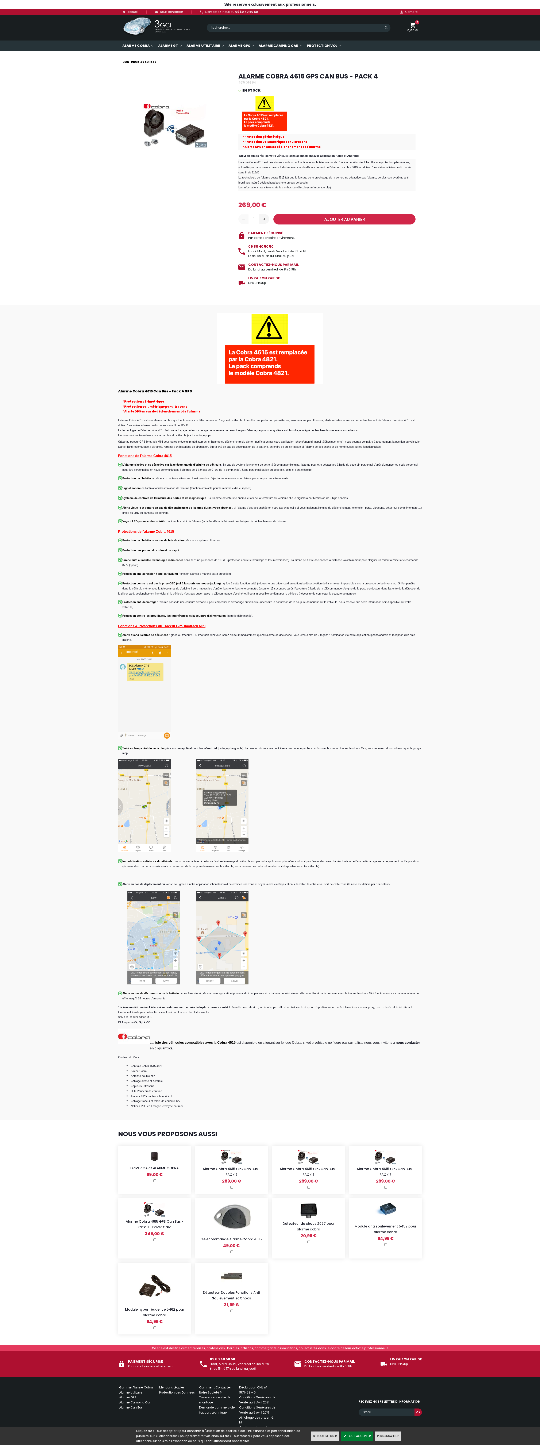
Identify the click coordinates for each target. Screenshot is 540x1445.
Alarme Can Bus (131, 1407)
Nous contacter (171, 12)
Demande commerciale (217, 1407)
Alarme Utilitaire (130, 1392)
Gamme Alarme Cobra (136, 1387)
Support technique (213, 1412)
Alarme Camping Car (134, 1402)
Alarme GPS (127, 1397)
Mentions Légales (172, 1387)
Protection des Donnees (177, 1392)
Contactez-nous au (231, 12)
